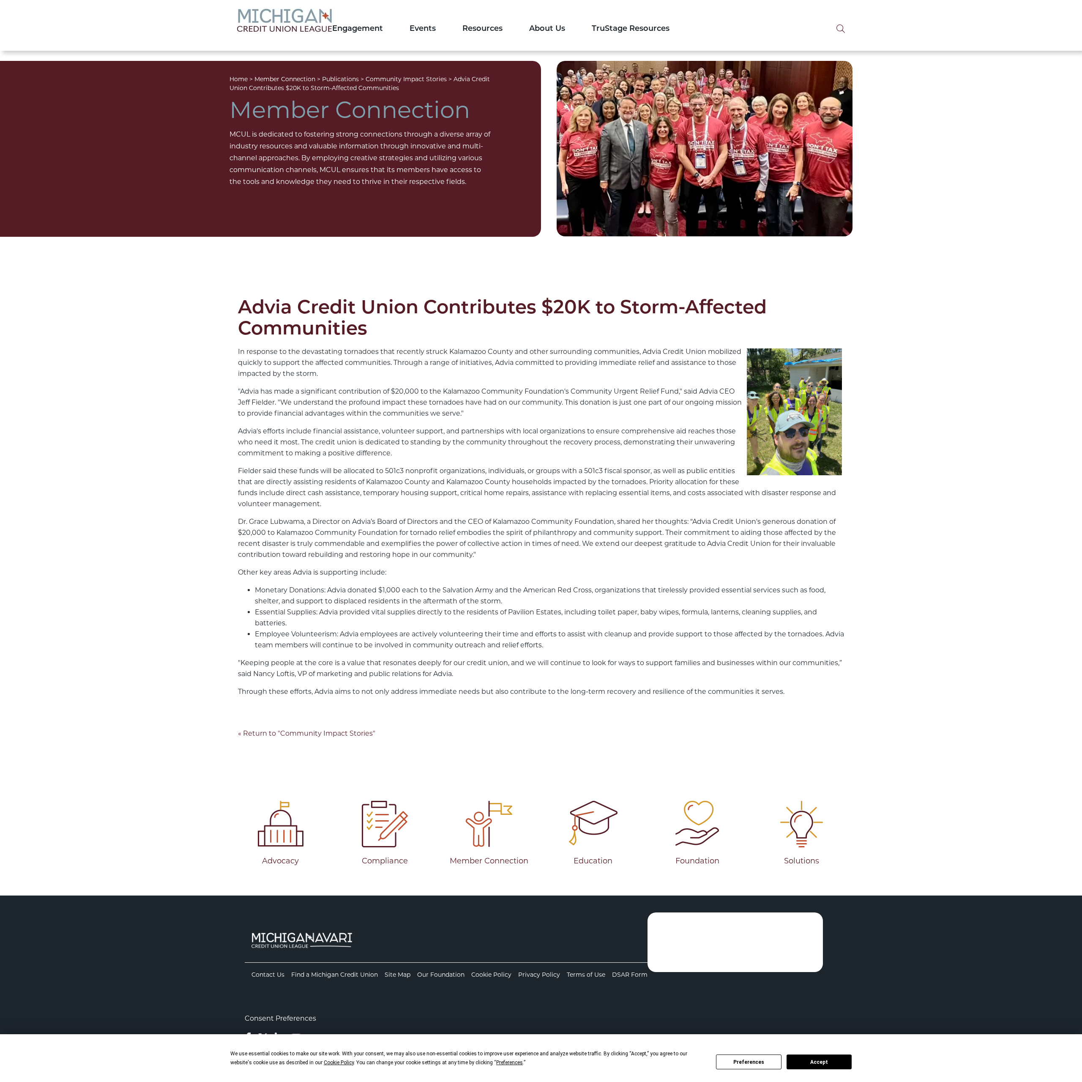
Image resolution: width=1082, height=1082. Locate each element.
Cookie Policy (491, 974)
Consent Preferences (280, 1018)
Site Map (397, 974)
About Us (547, 29)
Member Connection (284, 79)
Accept (819, 1062)
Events (423, 29)
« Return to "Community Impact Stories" (306, 733)
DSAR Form (630, 974)
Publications (340, 79)
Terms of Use (586, 974)
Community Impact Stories (406, 79)
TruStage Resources (630, 29)
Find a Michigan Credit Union (334, 974)
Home (239, 79)
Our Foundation (440, 974)
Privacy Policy (539, 974)
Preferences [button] (509, 1063)
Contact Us (267, 974)
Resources (482, 29)
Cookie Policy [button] (339, 1063)
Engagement (357, 29)
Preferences (748, 1062)
